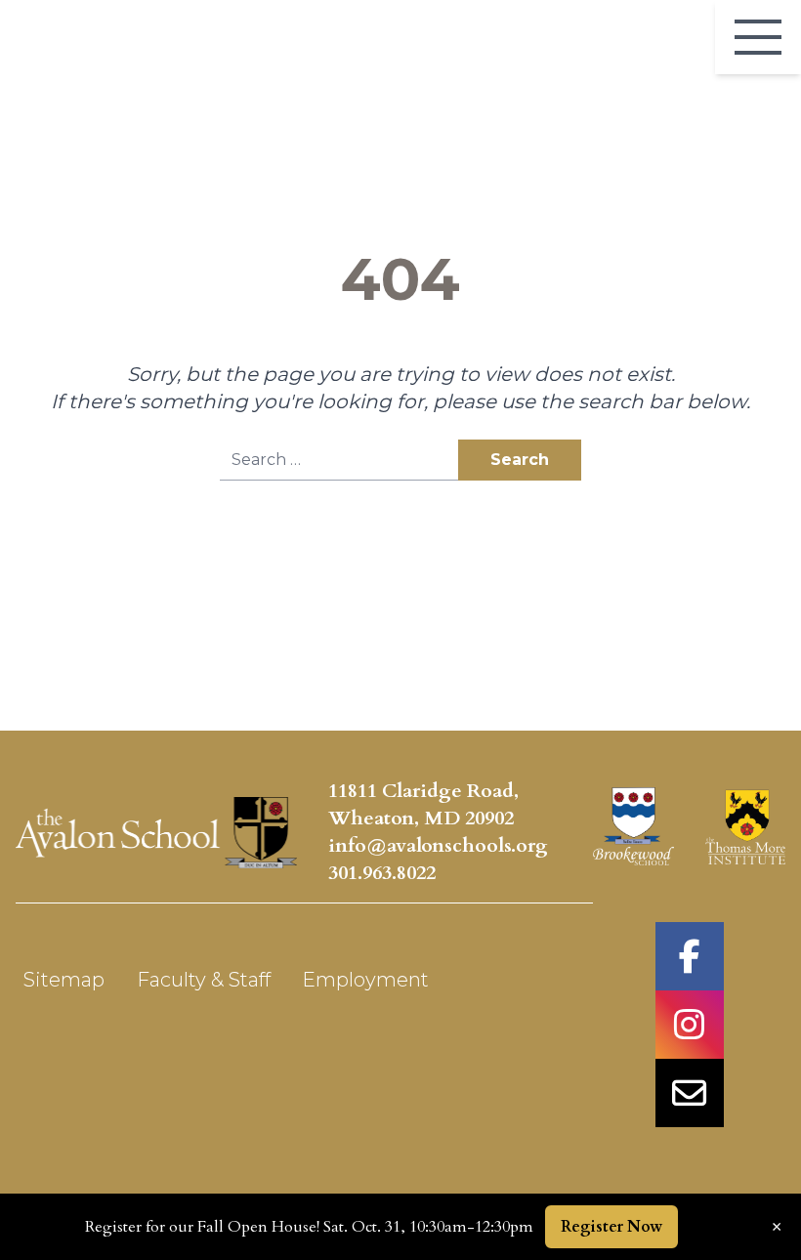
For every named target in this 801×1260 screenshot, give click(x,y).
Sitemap (64, 979)
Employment (365, 979)
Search (519, 459)
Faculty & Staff (204, 979)
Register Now (611, 1227)
